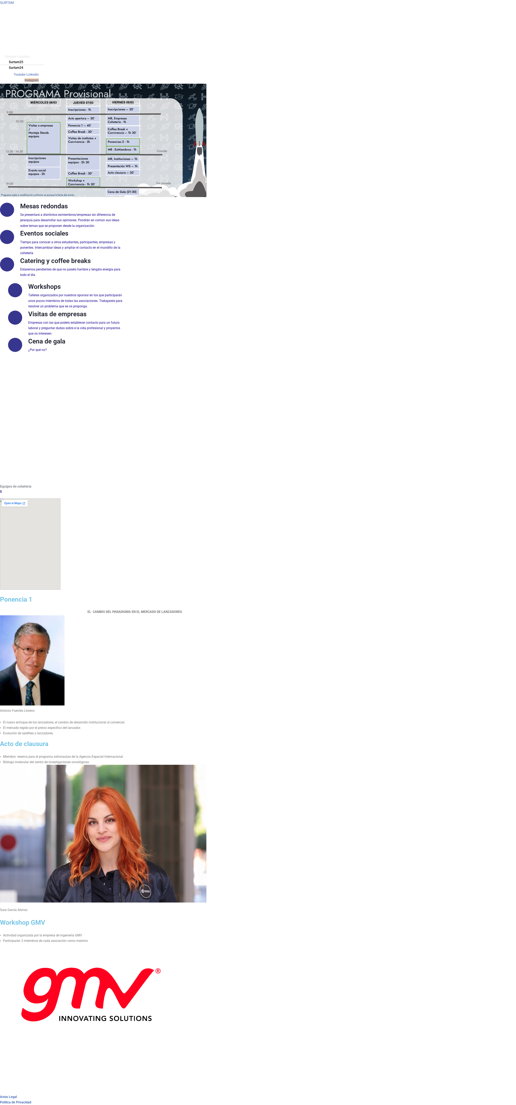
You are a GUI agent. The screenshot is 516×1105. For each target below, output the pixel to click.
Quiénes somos (16, 51)
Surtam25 (16, 62)
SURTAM (7, 2)
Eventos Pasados (17, 56)
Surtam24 (16, 68)
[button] (82, 56)
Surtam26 (12, 35)
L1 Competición (16, 40)
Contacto (11, 45)
